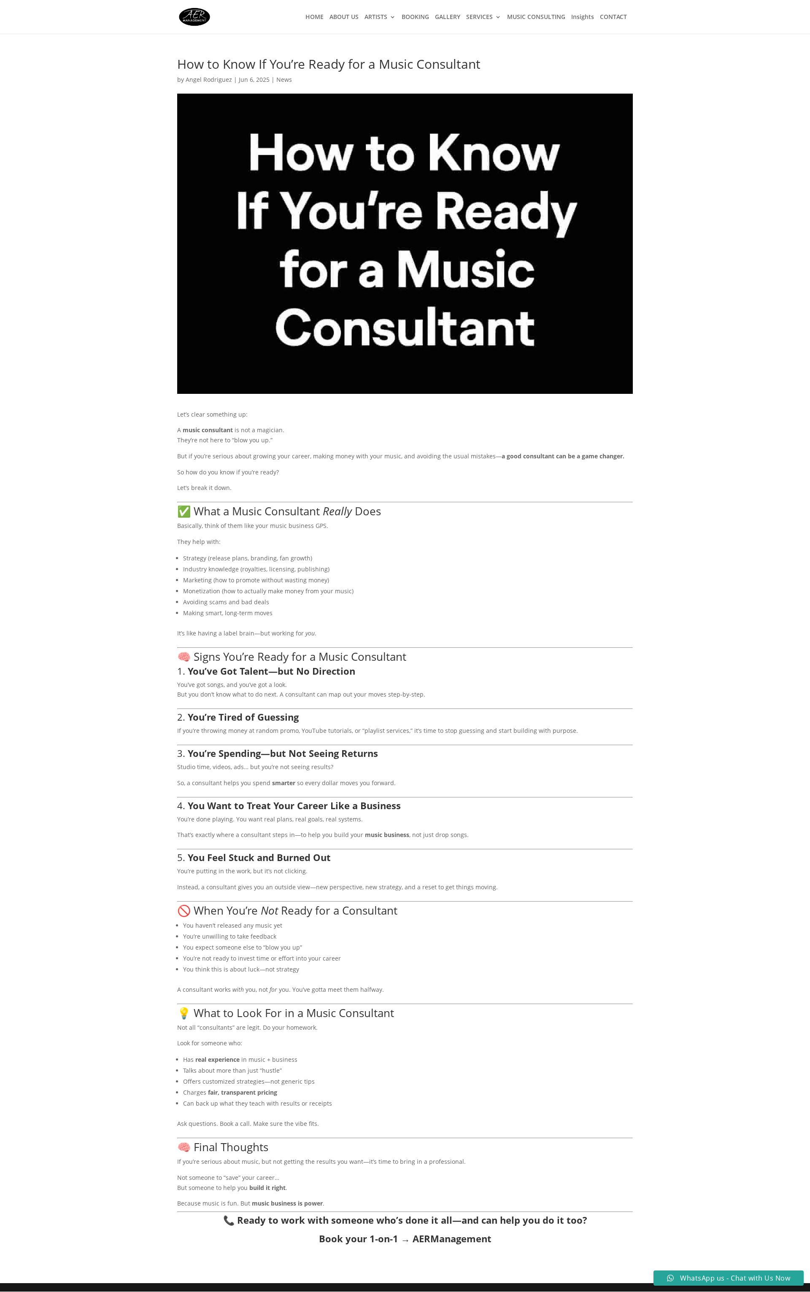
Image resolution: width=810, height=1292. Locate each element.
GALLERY (447, 17)
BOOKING (415, 17)
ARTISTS (375, 17)
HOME (314, 17)
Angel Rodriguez (209, 79)
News (284, 79)
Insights (582, 17)
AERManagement (452, 1238)
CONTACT (613, 17)
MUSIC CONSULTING (536, 17)
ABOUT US (344, 17)
